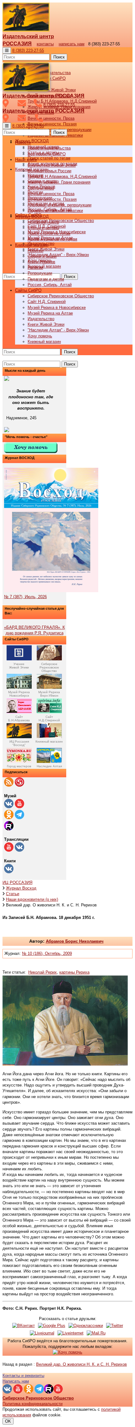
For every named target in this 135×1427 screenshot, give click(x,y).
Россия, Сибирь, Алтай (50, 284)
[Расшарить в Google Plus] (51, 1325)
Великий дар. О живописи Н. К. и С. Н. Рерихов (81, 1364)
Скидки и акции (42, 256)
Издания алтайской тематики (55, 210)
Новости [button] (23, 142)
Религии (35, 267)
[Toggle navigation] (7, 50)
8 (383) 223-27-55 (28, 50)
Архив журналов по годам (52, 239)
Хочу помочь (40, 336)
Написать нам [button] (16, 1381)
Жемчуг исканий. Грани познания (59, 182)
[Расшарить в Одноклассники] (86, 1325)
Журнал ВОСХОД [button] (32, 141)
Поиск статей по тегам (49, 158)
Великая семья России (49, 171)
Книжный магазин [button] (31, 245)
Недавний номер (43, 222)
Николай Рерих (42, 972)
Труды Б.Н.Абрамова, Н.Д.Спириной (62, 176)
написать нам (71, 44)
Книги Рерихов (41, 262)
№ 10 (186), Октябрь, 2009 (47, 953)
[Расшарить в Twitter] (114, 1325)
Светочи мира (41, 188)
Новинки (35, 250)
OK (8, 1421)
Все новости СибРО (47, 154)
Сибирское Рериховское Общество (61, 220)
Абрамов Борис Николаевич (75, 941)
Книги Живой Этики (46, 249)
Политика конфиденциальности (32, 1403)
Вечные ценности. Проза (51, 118)
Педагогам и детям (46, 279)
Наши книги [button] (26, 159)
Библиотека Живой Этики (52, 90)
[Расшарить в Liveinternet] (70, 1333)
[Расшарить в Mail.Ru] (96, 1333)
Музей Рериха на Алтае (50, 313)
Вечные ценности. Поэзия (52, 124)
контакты (45, 44)
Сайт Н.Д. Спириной (47, 301)
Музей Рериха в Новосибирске (57, 307)
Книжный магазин (44, 266)
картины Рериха (74, 972)
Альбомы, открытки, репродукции (59, 205)
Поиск (59, 57)
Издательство (41, 318)
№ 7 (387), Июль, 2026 (25, 596)
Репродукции (40, 273)
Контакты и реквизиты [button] (23, 1375)
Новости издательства (49, 148)
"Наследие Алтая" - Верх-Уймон (58, 254)
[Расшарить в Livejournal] (42, 1333)
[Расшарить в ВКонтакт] (23, 1325)
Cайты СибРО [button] (28, 290)
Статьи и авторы (43, 227)
